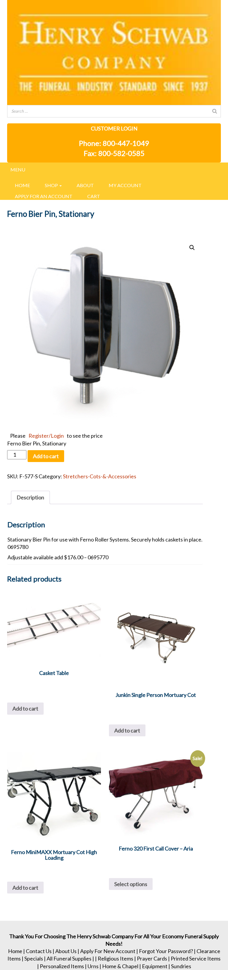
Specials (33, 958)
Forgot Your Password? (166, 951)
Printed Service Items (196, 958)
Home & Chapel (120, 966)
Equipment (154, 966)
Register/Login (46, 435)
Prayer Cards (152, 958)
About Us (66, 951)
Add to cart (46, 456)
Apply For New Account (107, 951)
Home (22, 185)
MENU (17, 169)
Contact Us (39, 951)
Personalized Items (62, 966)
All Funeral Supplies (69, 958)
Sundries (181, 966)
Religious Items (115, 958)
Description (30, 497)
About (85, 185)
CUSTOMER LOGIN (114, 128)
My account (125, 185)
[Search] (215, 111)
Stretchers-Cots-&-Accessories (99, 476)
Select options (130, 884)
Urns (93, 966)
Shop (52, 185)
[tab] (30, 497)
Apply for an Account (43, 196)
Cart (93, 196)
